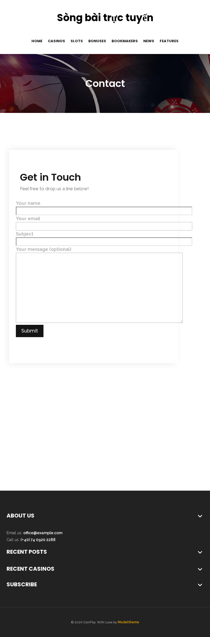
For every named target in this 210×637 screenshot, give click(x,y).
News (148, 41)
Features (169, 41)
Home (36, 41)
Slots (77, 41)
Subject (24, 234)
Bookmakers (125, 41)
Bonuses (97, 41)
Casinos (56, 41)
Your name (28, 203)
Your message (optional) (43, 249)
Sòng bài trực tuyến (105, 18)
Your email (28, 218)
